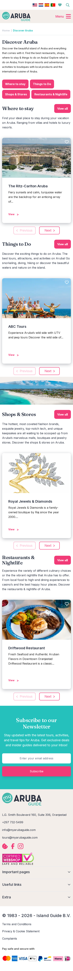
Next (47, 230)
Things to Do (42, 84)
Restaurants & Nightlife (50, 94)
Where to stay (15, 84)
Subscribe (36, 771)
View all (62, 108)
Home (6, 30)
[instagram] (20, 846)
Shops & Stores (16, 94)
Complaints (9, 938)
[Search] (67, 5)
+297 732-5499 (12, 822)
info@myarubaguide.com (19, 830)
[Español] (47, 5)
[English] (35, 5)
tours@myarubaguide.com (20, 837)
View (11, 214)
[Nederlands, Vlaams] (41, 5)
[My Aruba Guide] (16, 16)
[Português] (53, 5)
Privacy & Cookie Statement (21, 931)
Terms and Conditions (16, 924)
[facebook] (13, 846)
